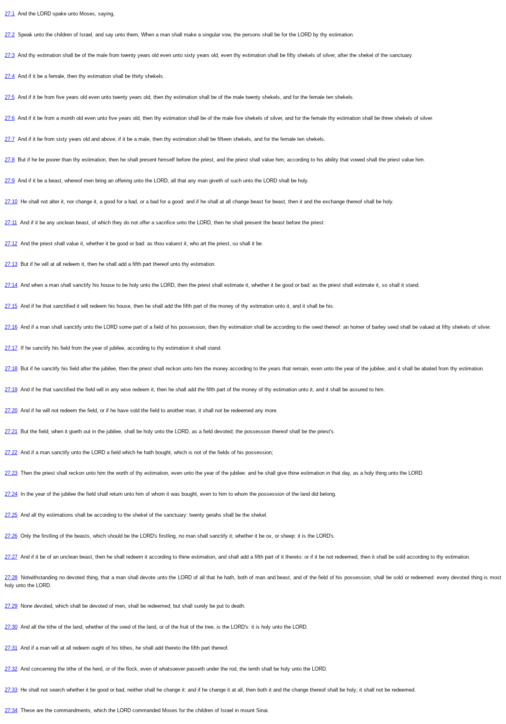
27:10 (11, 202)
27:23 (11, 473)
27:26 (11, 536)
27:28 (11, 577)
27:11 (11, 223)
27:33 (11, 690)
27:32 (11, 669)
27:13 (11, 264)
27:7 (10, 139)
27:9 (10, 181)
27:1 (10, 14)
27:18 (11, 368)
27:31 (11, 648)
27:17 (11, 348)
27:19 (11, 389)
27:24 (11, 494)
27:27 (11, 557)
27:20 (11, 410)
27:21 (11, 431)
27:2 (10, 35)
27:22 (11, 452)
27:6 (10, 118)
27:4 (10, 76)
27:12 (11, 243)
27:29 (11, 606)
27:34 (11, 710)
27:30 (11, 627)
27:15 (11, 306)
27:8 (10, 160)
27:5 (10, 97)
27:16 (11, 327)
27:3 (10, 55)
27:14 (11, 285)
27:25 (11, 515)
